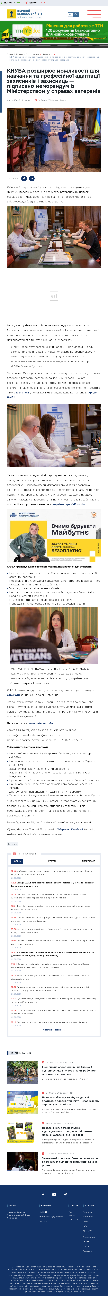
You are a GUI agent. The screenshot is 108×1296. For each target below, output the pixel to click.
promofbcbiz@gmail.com (51, 1217)
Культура (87, 1231)
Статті (86, 1246)
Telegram (63, 829)
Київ (85, 1226)
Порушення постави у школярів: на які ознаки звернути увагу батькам (52, 1022)
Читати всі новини (52, 1030)
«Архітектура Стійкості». (68, 504)
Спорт (86, 1242)
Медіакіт (43, 1221)
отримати (13, 695)
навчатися (22, 393)
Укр (76, 14)
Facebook (77, 829)
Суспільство (89, 1237)
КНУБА (12, 844)
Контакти (73, 1220)
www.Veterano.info (41, 723)
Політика (87, 1212)
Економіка (88, 1217)
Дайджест (88, 1251)
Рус (71, 14)
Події (85, 1221)
